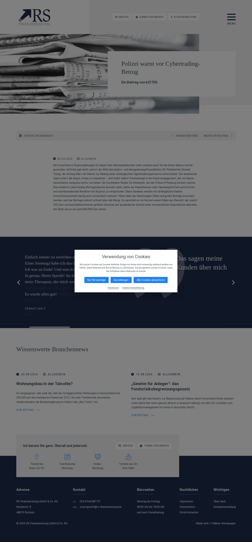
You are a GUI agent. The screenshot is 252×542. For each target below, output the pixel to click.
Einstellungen (121, 280)
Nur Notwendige (96, 280)
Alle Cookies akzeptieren (151, 280)
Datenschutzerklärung (133, 288)
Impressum (113, 288)
